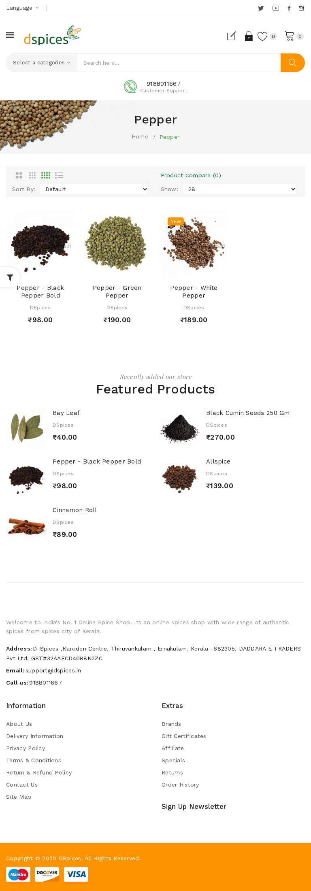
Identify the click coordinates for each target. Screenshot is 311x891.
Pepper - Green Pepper (117, 292)
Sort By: (23, 189)
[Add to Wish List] (40, 269)
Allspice (218, 461)
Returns (172, 772)
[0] (289, 35)
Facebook (290, 8)
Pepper (170, 137)
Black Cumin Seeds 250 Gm (248, 413)
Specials (173, 760)
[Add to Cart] (26, 269)
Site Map (18, 796)
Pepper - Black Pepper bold (40, 292)
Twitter (261, 8)
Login (249, 36)
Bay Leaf (66, 413)
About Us (19, 724)
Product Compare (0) (191, 175)
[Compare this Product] (55, 269)
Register (235, 36)
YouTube (276, 8)
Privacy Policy (25, 748)
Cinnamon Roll (75, 510)
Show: (169, 189)
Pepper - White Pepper (193, 292)
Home (140, 136)
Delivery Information (35, 736)
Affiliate (173, 748)
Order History (180, 784)
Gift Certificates (184, 736)
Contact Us (22, 784)
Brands (171, 724)
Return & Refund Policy (39, 772)
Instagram (302, 8)
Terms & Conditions (33, 760)
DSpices (40, 307)
